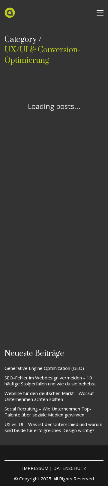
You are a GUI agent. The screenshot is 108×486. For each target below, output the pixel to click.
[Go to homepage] (9, 12)
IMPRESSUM (35, 468)
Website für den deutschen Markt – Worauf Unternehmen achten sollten (49, 396)
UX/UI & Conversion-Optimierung (42, 55)
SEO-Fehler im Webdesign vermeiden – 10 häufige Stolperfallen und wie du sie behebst (50, 381)
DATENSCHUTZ (69, 468)
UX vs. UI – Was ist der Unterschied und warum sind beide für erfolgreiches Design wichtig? (53, 427)
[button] (100, 13)
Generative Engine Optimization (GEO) (44, 368)
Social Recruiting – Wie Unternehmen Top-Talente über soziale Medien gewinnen (48, 412)
